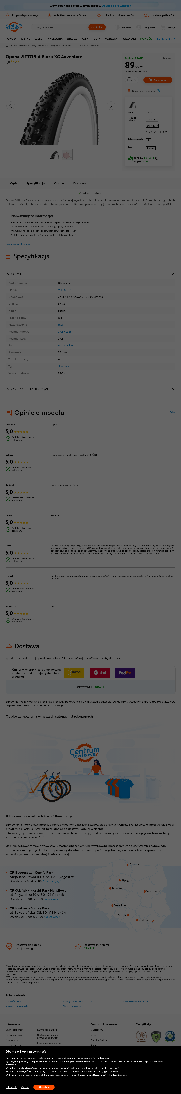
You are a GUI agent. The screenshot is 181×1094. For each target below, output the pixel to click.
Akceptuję (44, 1087)
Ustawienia (11, 1087)
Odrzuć (25, 1087)
